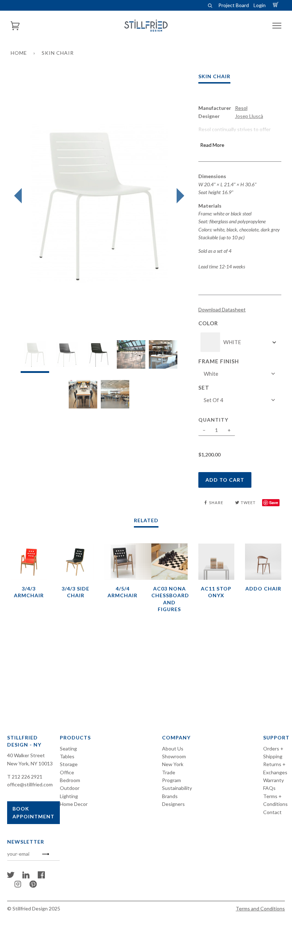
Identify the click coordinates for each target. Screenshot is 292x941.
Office (67, 772)
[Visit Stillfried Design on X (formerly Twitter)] (10, 876)
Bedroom (70, 780)
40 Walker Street (26, 755)
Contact (272, 812)
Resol (241, 108)
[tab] (35, 356)
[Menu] (276, 25)
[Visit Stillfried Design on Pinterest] (33, 886)
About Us (172, 748)
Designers (173, 804)
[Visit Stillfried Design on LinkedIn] (26, 876)
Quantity (213, 420)
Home (19, 53)
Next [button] (179, 196)
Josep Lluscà (249, 116)
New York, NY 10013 (30, 763)
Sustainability (177, 788)
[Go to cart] (276, 5)
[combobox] (242, 342)
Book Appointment (33, 812)
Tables (67, 756)
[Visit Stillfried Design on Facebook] (41, 876)
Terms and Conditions (260, 908)
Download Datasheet (222, 309)
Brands (170, 796)
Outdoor (69, 788)
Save (273, 502)
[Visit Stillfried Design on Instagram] (17, 886)
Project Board (233, 5)
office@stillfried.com (30, 784)
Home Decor (74, 804)
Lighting (69, 796)
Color (208, 323)
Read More (212, 145)
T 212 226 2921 (24, 777)
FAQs (269, 788)
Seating (68, 748)
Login (260, 5)
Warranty (273, 780)
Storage (69, 764)
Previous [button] (20, 196)
